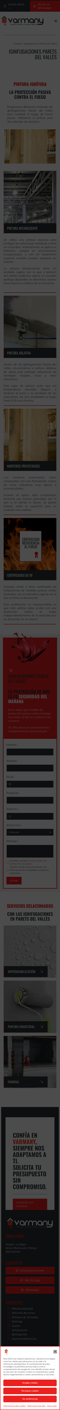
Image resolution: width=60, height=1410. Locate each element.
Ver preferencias (30, 1399)
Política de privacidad (36, 1406)
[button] (55, 1351)
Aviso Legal (52, 1406)
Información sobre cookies (14, 1406)
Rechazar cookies (30, 1391)
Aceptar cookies (30, 1382)
